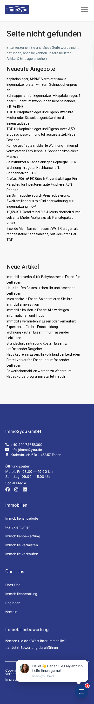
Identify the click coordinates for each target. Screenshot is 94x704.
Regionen (12, 603)
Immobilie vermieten (21, 545)
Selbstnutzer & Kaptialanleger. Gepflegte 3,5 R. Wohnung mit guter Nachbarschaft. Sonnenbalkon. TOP (42, 167)
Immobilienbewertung (22, 536)
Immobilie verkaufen (21, 554)
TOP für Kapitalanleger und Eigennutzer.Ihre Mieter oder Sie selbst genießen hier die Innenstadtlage (40, 117)
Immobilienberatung (21, 594)
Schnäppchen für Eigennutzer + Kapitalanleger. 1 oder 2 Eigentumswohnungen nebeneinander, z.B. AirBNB (44, 101)
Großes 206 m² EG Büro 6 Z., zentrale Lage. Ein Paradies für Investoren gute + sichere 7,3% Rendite (42, 184)
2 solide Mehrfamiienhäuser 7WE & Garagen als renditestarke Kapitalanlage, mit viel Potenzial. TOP (42, 234)
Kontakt (11, 612)
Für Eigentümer (17, 527)
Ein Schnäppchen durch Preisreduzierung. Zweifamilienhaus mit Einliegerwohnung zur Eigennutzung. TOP (40, 201)
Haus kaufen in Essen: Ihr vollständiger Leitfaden (43, 354)
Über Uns (12, 585)
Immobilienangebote (21, 518)
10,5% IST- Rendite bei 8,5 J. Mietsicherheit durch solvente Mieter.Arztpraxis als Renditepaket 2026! (44, 217)
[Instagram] (16, 489)
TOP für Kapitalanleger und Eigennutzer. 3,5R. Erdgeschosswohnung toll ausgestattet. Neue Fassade (41, 134)
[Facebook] (7, 489)
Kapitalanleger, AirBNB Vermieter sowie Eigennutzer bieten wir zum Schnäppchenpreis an (42, 84)
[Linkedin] (25, 489)
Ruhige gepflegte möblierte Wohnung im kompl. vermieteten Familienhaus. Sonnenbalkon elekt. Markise (43, 151)
